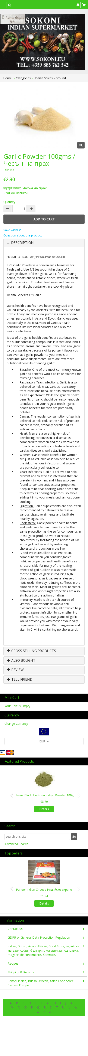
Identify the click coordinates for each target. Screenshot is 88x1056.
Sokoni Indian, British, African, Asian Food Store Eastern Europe (41, 983)
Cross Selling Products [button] (33, 651)
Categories (24, 78)
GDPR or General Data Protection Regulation (39, 937)
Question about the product (22, 235)
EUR (42, 741)
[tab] (44, 243)
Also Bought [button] (22, 661)
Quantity (9, 202)
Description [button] (22, 243)
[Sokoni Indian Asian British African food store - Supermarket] (42, 42)
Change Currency (16, 724)
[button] (10, 793)
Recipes (13, 963)
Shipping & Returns (21, 972)
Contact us (15, 929)
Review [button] (17, 670)
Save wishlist (12, 230)
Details (44, 809)
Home (7, 78)
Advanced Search (16, 844)
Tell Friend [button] (21, 679)
